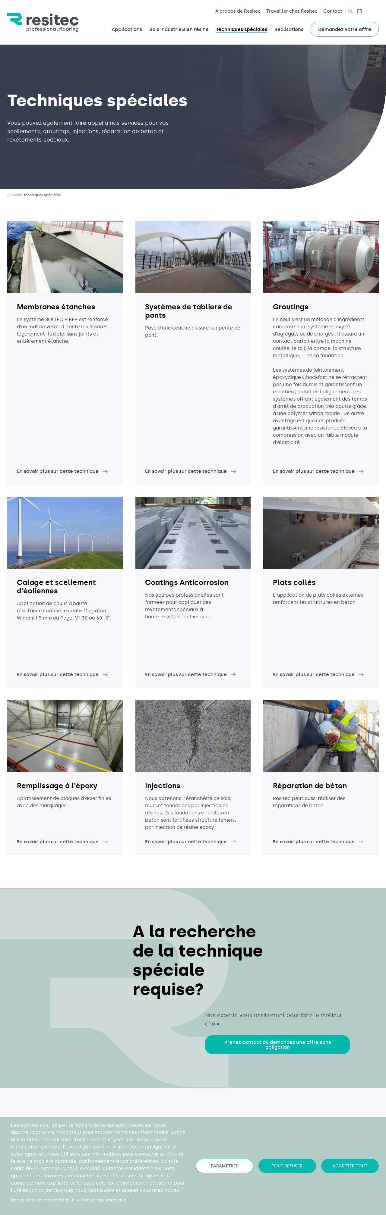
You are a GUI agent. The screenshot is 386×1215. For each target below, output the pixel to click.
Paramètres (224, 1166)
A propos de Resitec (238, 11)
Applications (127, 29)
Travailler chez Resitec (292, 11)
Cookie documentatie (103, 1200)
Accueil (13, 195)
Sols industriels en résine (179, 29)
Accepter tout (349, 1166)
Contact (332, 11)
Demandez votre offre (344, 29)
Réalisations (288, 29)
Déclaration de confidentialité (43, 1200)
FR (359, 11)
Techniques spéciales (241, 29)
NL (350, 11)
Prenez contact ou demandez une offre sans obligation (277, 1044)
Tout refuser (287, 1166)
